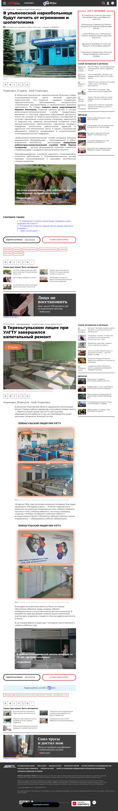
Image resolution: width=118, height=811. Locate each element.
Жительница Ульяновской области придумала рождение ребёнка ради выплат (96, 26)
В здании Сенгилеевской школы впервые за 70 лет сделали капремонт (45, 656)
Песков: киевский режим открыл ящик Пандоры (99, 118)
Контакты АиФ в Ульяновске (28, 768)
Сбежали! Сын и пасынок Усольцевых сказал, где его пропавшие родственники (101, 84)
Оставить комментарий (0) (59, 240)
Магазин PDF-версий (71, 766)
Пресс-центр (41, 766)
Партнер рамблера (63, 802)
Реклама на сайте (47, 768)
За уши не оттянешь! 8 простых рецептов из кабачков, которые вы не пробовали (101, 360)
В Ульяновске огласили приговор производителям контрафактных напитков (96, 17)
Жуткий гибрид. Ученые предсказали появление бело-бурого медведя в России (101, 68)
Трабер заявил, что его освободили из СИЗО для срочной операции (100, 387)
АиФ (4, 79)
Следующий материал (41, 804)
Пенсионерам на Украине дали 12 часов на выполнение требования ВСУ (99, 396)
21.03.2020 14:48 (8, 9)
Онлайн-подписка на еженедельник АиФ (96, 766)
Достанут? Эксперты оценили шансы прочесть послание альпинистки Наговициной (101, 330)
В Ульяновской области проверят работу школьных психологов (25, 286)
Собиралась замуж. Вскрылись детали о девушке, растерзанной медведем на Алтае (100, 368)
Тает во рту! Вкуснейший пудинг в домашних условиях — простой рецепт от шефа (100, 352)
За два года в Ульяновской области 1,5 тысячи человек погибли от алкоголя (59, 272)
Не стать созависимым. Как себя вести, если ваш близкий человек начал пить (45, 192)
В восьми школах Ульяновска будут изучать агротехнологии (24, 712)
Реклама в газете (55, 766)
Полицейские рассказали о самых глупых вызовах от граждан (99, 402)
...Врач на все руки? (29, 231)
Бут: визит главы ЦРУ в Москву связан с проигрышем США (98, 134)
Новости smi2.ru (11, 317)
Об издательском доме (26, 766)
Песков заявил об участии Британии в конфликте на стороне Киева (100, 126)
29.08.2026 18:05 (9, 324)
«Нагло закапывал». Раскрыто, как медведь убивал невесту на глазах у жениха (101, 76)
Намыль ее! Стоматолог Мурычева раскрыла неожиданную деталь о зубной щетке (100, 106)
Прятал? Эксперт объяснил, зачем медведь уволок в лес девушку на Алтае (100, 99)
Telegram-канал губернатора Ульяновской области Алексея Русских (28, 391)
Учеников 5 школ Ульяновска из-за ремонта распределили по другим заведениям (61, 713)
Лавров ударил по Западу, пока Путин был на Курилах (98, 410)
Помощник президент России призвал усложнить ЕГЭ (98, 141)
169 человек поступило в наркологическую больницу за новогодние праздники (61, 279)
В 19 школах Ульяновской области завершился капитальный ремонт (25, 727)
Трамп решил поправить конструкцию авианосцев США (98, 380)
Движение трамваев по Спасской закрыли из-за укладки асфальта (96, 45)
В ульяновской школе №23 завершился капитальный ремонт (62, 719)
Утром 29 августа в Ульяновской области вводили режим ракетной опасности (96, 36)
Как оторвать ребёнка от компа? (25, 277)
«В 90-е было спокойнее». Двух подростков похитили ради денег (100, 90)
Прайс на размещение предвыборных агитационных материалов (80, 768)
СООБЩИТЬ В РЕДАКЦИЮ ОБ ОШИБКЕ (30, 771)
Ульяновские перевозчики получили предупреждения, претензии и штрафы (96, 54)
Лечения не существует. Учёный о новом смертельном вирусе (100, 344)
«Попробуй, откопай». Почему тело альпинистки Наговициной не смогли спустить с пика (100, 337)
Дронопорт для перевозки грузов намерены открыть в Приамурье (99, 149)
